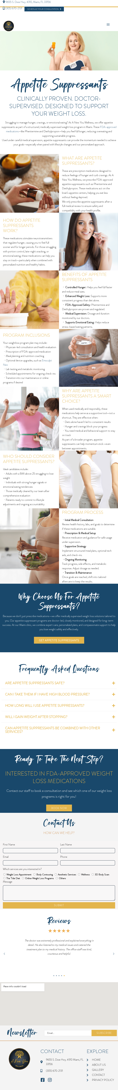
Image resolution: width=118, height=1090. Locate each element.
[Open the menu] (108, 24)
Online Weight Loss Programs (39, 878)
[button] (4, 953)
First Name (9, 844)
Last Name (66, 844)
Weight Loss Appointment (18, 874)
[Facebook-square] (42, 1080)
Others (62, 878)
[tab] (59, 683)
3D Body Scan (102, 874)
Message (7, 882)
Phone (63, 857)
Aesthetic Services (67, 874)
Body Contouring (44, 874)
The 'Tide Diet (13, 878)
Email (5, 857)
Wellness (85, 874)
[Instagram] (50, 1080)
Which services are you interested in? (22, 869)
